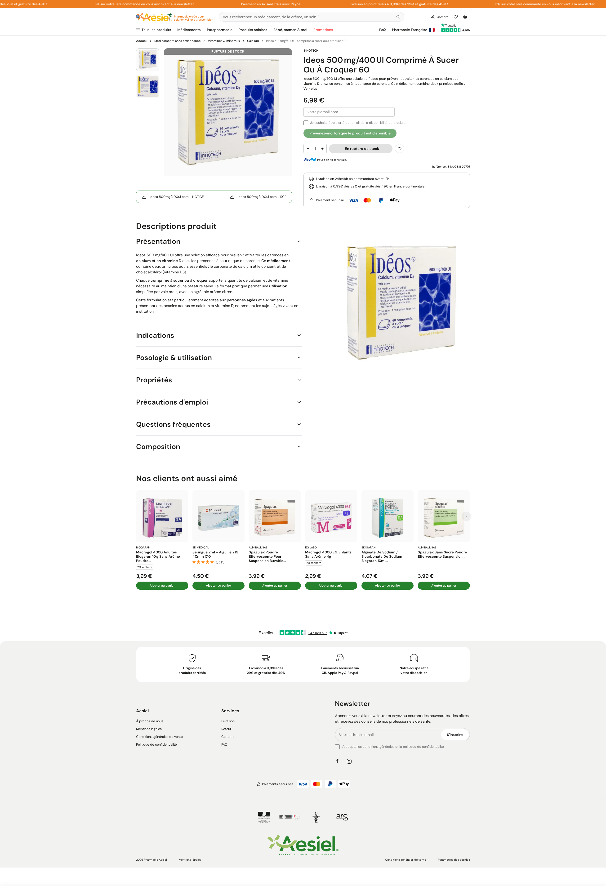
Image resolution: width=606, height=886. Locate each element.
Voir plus (310, 88)
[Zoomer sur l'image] (228, 112)
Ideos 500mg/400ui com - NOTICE (177, 197)
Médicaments (189, 29)
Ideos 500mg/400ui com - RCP (262, 197)
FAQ (382, 29)
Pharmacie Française (409, 29)
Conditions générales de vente (159, 737)
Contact (227, 737)
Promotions (323, 29)
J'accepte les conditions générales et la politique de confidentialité (393, 746)
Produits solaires (253, 29)
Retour (226, 729)
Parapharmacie (219, 29)
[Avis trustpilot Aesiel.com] (449, 25)
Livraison (228, 721)
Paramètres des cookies (454, 860)
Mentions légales (149, 729)
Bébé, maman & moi (290, 29)
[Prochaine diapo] (466, 516)
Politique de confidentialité (156, 744)
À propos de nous (149, 721)
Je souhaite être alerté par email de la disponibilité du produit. (357, 122)
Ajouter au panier (162, 585)
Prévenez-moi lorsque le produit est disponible (350, 133)
